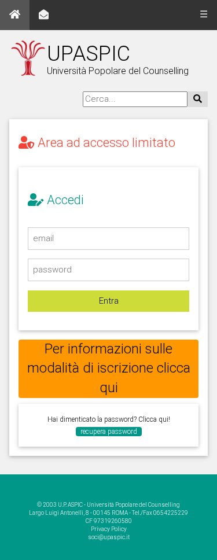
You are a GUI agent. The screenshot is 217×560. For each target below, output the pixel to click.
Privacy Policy (109, 529)
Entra (109, 301)
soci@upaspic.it (109, 537)
